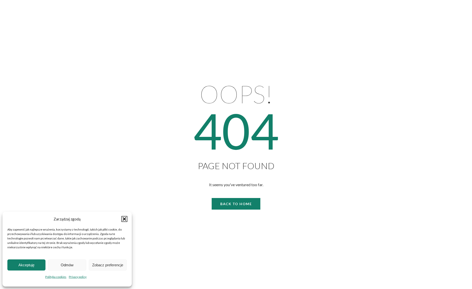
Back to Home (236, 204)
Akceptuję (26, 265)
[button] (124, 219)
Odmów (67, 265)
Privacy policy (78, 277)
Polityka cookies (55, 277)
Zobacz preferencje (107, 265)
